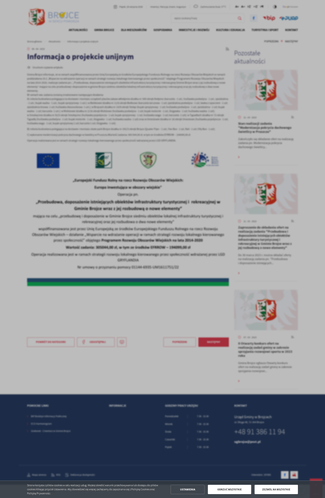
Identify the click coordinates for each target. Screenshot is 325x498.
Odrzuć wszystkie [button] (229, 489)
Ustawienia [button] (187, 489)
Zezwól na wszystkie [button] (276, 489)
